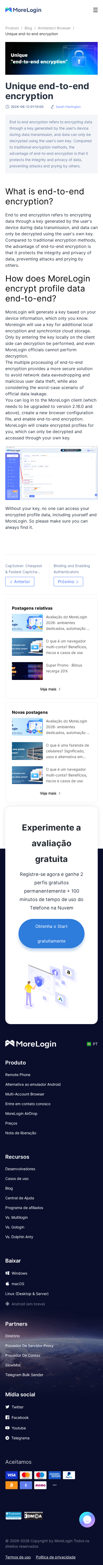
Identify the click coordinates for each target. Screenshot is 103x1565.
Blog (28, 28)
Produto (12, 28)
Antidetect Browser (54, 28)
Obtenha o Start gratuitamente (51, 934)
